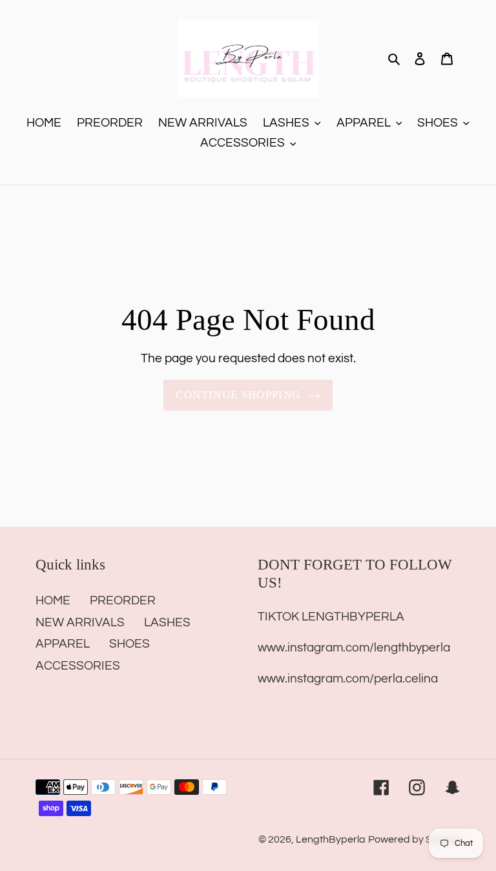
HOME (53, 600)
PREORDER (123, 600)
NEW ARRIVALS (80, 622)
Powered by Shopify (414, 839)
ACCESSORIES (78, 665)
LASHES (167, 622)
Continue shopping (238, 395)
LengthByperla (331, 839)
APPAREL (63, 643)
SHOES (129, 643)
